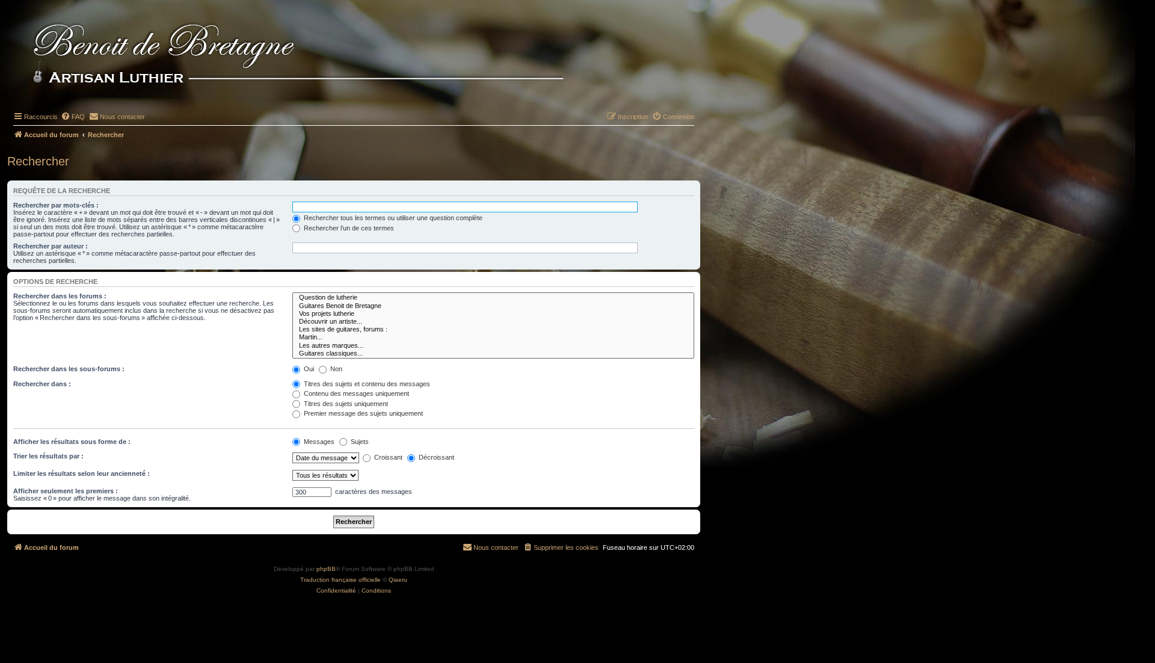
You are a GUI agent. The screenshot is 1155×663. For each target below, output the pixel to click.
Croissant (387, 457)
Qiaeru (398, 579)
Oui (308, 368)
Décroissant (435, 457)
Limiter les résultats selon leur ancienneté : (81, 473)
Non (335, 368)
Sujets (359, 441)
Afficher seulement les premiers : (65, 491)
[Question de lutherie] (493, 297)
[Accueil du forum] (318, 55)
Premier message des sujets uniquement (362, 413)
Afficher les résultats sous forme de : (72, 441)
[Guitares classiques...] (493, 353)
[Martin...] (493, 337)
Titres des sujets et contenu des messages (366, 383)
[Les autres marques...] (493, 346)
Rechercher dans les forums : (59, 296)
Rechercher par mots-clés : (56, 205)
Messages (318, 441)
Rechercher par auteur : (50, 246)
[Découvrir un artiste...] (493, 321)
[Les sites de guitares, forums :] (493, 329)
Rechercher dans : (42, 383)
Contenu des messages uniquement (355, 393)
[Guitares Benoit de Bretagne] (493, 306)
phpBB (326, 569)
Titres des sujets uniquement (345, 403)
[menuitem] (73, 116)
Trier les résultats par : (48, 456)
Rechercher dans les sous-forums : (69, 368)
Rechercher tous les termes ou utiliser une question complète (392, 217)
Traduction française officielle (340, 579)
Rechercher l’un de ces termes (348, 228)
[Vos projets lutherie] (493, 314)
